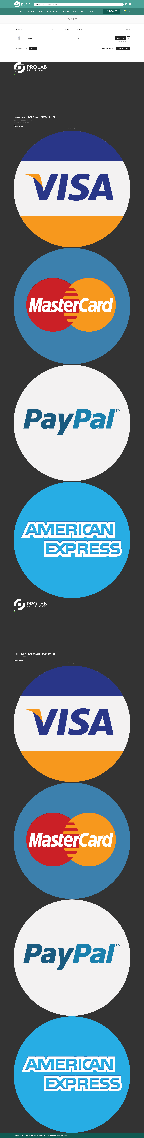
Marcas (41, 11)
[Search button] (122, 4)
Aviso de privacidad (62, 1135)
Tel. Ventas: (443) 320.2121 (111, 11)
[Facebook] (130, 4)
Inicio (20, 11)
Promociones (65, 11)
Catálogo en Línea (52, 11)
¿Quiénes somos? (30, 11)
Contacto (92, 11)
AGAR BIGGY (28, 38)
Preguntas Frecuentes (79, 11)
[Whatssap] (126, 4)
